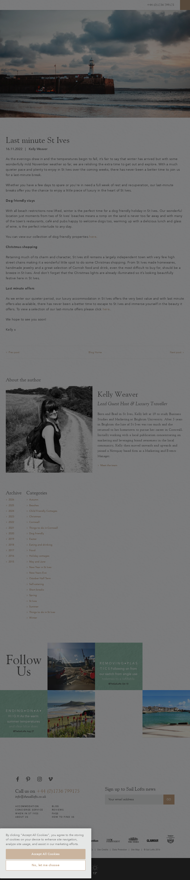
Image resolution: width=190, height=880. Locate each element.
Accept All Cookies (46, 854)
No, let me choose (45, 865)
